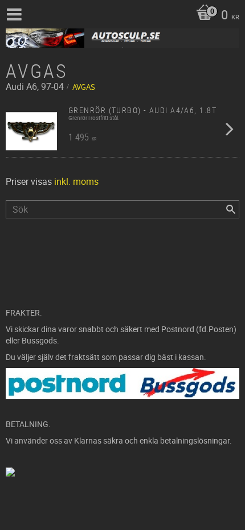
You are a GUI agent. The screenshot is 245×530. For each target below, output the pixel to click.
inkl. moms (76, 181)
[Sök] (230, 209)
